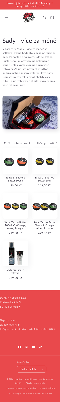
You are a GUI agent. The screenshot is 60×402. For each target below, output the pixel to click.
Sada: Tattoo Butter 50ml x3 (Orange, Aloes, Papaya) (45, 225)
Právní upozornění (43, 393)
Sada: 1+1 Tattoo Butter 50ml (44, 179)
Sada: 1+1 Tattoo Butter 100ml (15, 179)
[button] (6, 17)
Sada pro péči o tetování (15, 271)
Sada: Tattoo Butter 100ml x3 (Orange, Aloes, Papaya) (15, 225)
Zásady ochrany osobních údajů (22, 388)
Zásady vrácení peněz (35, 383)
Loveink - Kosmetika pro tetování (30, 379)
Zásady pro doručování (21, 393)
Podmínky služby (47, 388)
